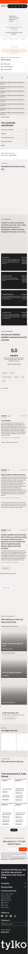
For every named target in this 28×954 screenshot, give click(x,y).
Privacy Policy (12, 859)
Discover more (6, 587)
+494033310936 (5, 820)
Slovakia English (8, 924)
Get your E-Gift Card (9, 718)
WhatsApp (14, 155)
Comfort (12, 373)
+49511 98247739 (19, 820)
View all (14, 830)
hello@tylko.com (19, 797)
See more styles (5, 117)
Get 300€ (23, 849)
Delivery (16, 377)
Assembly (4, 373)
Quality (4, 381)
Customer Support (6, 377)
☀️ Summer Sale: (14, 1)
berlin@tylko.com (6, 796)
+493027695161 (5, 795)
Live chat (5, 155)
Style (23, 377)
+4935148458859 (19, 795)
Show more (6, 568)
